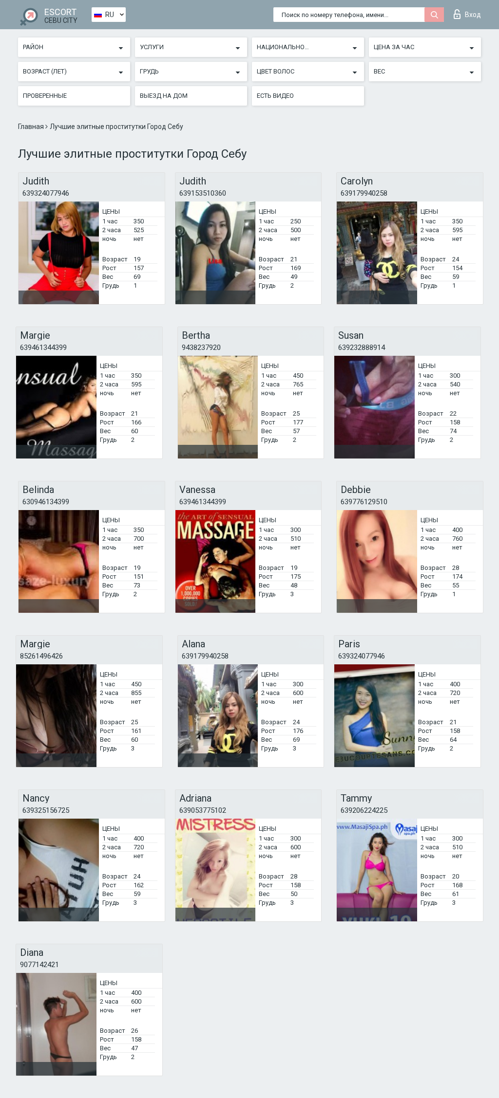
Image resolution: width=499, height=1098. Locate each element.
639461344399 (43, 347)
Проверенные (45, 95)
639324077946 (45, 193)
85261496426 (41, 656)
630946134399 (45, 501)
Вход (473, 14)
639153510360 (202, 193)
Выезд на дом (164, 95)
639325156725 (45, 810)
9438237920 (201, 347)
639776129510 (364, 501)
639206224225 (364, 810)
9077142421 (39, 964)
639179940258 (364, 193)
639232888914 (361, 347)
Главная (31, 126)
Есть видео (275, 95)
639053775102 (202, 810)
